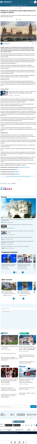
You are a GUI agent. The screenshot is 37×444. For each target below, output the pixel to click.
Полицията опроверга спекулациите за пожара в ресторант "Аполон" (20, 224)
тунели (9, 183)
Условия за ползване (29, 430)
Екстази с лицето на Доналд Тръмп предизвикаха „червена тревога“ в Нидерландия (17, 237)
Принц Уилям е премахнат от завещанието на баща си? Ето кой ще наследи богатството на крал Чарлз (8, 389)
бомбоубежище (13, 183)
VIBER (16, 169)
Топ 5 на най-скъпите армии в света (8, 353)
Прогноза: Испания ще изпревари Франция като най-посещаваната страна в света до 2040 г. (9, 359)
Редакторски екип (6, 43)
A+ (35, 43)
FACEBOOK (17, 174)
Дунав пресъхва (13, 5)
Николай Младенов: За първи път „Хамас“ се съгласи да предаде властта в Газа (8, 266)
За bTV (1, 430)
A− (32, 43)
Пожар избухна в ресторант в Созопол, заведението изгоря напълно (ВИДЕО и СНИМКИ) (10, 292)
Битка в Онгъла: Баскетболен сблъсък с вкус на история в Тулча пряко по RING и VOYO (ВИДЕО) (27, 347)
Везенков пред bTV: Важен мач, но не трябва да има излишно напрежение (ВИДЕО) (26, 356)
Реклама (4, 429)
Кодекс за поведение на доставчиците (19, 430)
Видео (25, 5)
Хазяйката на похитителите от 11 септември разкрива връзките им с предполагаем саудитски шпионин (17, 220)
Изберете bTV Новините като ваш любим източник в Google (19, 176)
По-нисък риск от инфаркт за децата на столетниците (27, 393)
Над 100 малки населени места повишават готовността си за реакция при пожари (20, 231)
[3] (31, 2)
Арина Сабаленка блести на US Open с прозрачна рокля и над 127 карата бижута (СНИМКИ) (9, 396)
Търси (34, 406)
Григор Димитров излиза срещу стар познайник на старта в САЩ (27, 362)
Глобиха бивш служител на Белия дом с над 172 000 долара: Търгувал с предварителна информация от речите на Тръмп (17, 242)
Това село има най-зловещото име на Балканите (9, 347)
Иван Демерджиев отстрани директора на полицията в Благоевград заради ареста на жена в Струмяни (25, 292)
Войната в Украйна (20, 5)
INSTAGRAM (16, 171)
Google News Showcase (24, 167)
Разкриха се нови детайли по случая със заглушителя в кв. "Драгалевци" (15, 246)
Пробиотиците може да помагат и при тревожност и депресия (27, 388)
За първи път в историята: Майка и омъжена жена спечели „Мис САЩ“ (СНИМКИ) (9, 380)
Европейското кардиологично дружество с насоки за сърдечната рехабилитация (26, 380)
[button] (14, 272)
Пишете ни (35, 430)
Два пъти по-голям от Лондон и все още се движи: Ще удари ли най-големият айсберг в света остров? (22, 92)
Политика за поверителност (9, 430)
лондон (5, 183)
